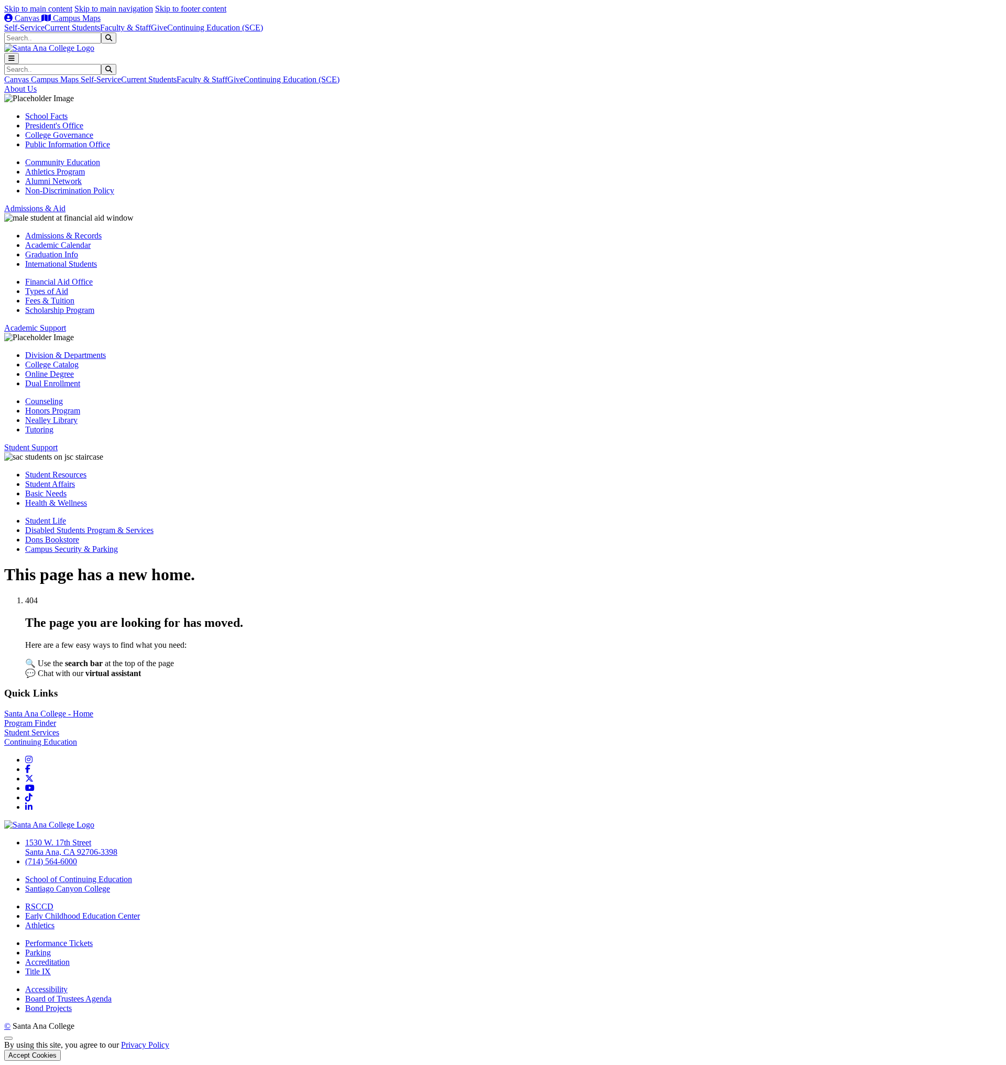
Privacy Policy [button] (145, 1044)
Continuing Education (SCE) (215, 27)
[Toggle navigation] (11, 58)
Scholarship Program (59, 310)
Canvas (27, 18)
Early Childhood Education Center (82, 915)
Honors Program (52, 410)
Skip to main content (38, 8)
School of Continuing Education (78, 879)
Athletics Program (55, 171)
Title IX (38, 971)
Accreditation (47, 962)
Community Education (62, 162)
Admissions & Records (63, 235)
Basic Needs (46, 493)
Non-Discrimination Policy (69, 190)
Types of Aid (46, 291)
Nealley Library (51, 420)
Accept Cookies (32, 1055)
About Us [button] (20, 88)
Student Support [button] (31, 447)
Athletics (39, 925)
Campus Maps (76, 18)
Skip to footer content (190, 8)
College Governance (59, 135)
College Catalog (52, 364)
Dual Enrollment (52, 383)
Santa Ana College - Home (48, 713)
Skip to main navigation (113, 8)
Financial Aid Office (59, 281)
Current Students (72, 27)
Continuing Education (40, 741)
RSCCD (39, 906)
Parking (38, 952)
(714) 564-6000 (51, 861)
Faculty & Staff (125, 27)
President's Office (54, 125)
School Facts (46, 116)
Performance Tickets (59, 943)
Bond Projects (48, 1008)
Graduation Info (51, 254)
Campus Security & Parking (71, 549)
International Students (61, 263)
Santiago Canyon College (67, 888)
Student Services (31, 732)
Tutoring (39, 429)
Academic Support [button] (35, 327)
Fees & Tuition (49, 300)
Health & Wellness (56, 502)
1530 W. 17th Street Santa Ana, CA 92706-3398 (71, 847)
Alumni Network (53, 181)
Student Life (45, 520)
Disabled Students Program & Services (89, 530)
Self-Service (24, 27)
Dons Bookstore (52, 539)
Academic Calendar (58, 245)
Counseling (44, 401)
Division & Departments (65, 355)
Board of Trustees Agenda (68, 998)
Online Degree (49, 374)
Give (159, 27)
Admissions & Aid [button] (34, 208)
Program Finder (30, 723)
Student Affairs (50, 484)
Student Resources (55, 474)
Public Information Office (67, 144)
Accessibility (46, 989)
